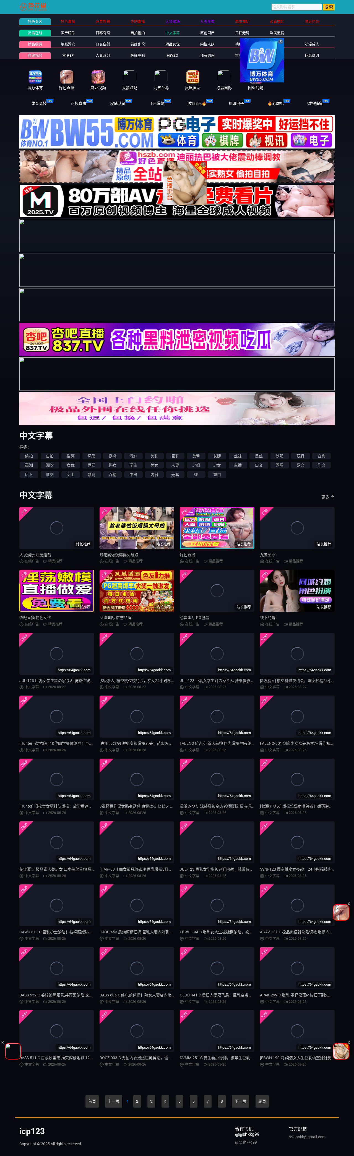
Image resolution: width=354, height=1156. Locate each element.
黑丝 (259, 456)
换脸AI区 (242, 44)
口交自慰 (103, 44)
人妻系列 (103, 55)
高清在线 (35, 33)
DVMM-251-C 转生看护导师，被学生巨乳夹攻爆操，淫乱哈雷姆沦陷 (238, 1058)
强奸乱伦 (138, 44)
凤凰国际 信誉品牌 (115, 617)
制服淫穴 (68, 44)
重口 (217, 474)
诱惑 (112, 456)
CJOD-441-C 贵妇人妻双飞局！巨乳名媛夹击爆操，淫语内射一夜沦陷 (239, 995)
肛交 (50, 474)
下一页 (240, 1101)
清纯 (133, 456)
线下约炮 (267, 617)
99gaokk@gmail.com (307, 1137)
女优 (70, 465)
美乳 (154, 456)
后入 (29, 474)
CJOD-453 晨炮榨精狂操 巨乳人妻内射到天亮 (138, 932)
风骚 (91, 456)
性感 (70, 456)
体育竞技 (39, 103)
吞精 (112, 474)
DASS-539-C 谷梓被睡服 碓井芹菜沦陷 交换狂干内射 (63, 995)
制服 (279, 456)
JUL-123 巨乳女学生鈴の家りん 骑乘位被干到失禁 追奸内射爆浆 (74, 680)
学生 (133, 465)
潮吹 (50, 465)
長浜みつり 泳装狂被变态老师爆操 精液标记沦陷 (221, 806)
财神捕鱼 (315, 103)
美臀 (196, 456)
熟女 (112, 465)
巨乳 (175, 456)
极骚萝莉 (138, 55)
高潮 (29, 465)
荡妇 (91, 465)
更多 (325, 497)
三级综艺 (277, 44)
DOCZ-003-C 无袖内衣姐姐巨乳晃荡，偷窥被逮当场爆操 (147, 1058)
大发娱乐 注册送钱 (35, 555)
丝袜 (238, 456)
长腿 (217, 456)
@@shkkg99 (246, 1142)
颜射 (91, 474)
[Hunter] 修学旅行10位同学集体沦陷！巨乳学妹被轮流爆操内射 (73, 743)
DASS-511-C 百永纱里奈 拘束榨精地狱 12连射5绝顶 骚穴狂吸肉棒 (75, 1058)
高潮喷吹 (277, 55)
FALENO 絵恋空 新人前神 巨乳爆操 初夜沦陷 (218, 743)
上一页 (113, 1101)
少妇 (196, 465)
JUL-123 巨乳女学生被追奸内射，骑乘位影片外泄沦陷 (226, 869)
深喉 (279, 465)
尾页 (262, 1101)
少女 (217, 465)
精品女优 (172, 44)
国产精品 (68, 33)
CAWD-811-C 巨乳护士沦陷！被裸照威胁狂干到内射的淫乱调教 (73, 932)
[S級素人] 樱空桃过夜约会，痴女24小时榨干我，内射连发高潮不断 (157, 680)
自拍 (50, 456)
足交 (300, 465)
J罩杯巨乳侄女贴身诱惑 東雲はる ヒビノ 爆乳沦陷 (143, 806)
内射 (154, 474)
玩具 (300, 456)
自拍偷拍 (138, 33)
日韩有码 (103, 33)
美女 (154, 465)
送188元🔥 (196, 103)
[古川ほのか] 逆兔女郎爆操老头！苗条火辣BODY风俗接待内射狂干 (156, 743)
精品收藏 (35, 44)
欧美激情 (277, 33)
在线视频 (35, 55)
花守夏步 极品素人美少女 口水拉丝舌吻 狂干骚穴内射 (65, 869)
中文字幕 (172, 33)
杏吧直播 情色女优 (35, 617)
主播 (238, 465)
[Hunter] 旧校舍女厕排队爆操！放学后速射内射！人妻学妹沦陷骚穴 (77, 806)
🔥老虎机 (275, 103)
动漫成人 (312, 44)
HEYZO (172, 55)
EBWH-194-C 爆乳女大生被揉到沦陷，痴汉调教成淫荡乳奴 (230, 932)
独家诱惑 (207, 55)
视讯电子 (236, 103)
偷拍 (29, 456)
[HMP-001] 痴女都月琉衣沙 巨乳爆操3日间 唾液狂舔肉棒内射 (152, 869)
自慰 (321, 456)
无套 (175, 474)
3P (196, 474)
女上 (70, 474)
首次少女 (242, 55)
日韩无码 (242, 33)
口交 (259, 465)
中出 (133, 474)
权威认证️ (118, 103)
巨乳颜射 (312, 55)
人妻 (175, 465)
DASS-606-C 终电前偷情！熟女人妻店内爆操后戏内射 (145, 995)
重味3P (68, 55)
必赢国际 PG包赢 (194, 617)
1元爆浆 (157, 103)
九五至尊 (267, 555)
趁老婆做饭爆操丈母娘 (119, 555)
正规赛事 (78, 103)
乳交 (321, 465)
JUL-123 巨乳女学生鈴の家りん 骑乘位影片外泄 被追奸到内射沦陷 (237, 680)
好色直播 (187, 555)
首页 (92, 1101)
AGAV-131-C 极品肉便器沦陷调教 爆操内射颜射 (300, 932)
